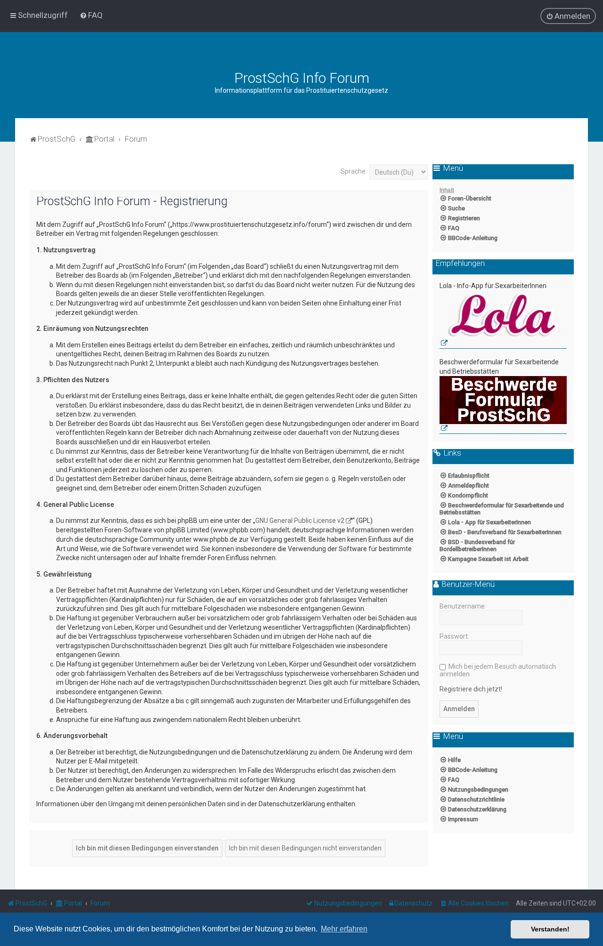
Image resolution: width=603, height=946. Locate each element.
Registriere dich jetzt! (471, 689)
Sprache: (354, 171)
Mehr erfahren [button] (344, 929)
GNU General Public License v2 (299, 520)
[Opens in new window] (503, 320)
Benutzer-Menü (467, 584)
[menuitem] (91, 15)
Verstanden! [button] (550, 929)
